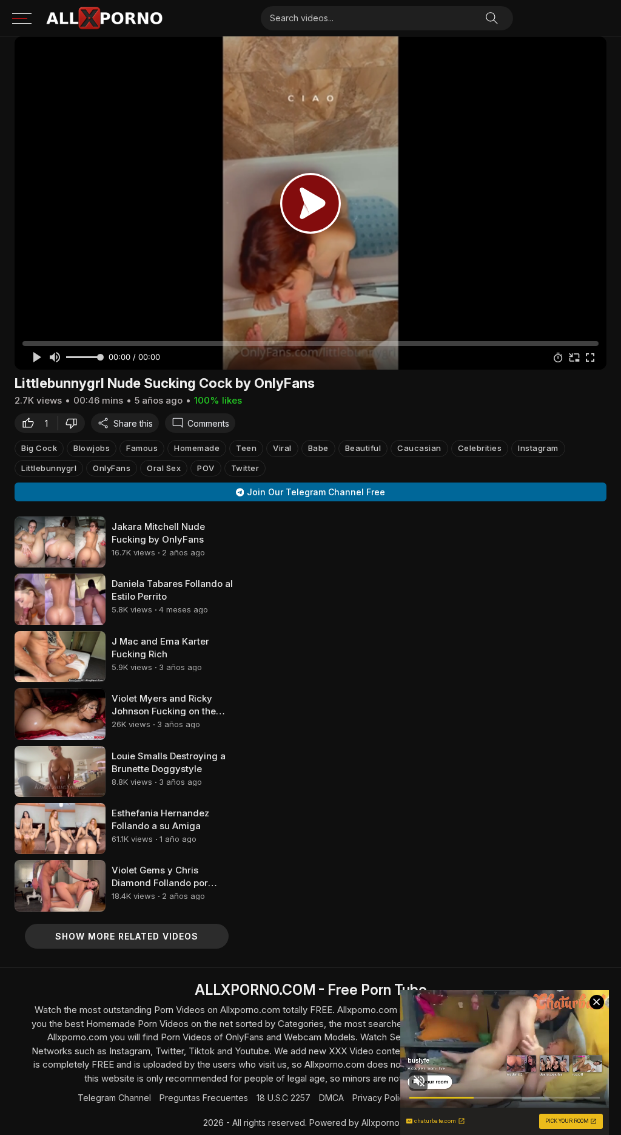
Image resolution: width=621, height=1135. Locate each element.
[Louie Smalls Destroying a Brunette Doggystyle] (60, 771)
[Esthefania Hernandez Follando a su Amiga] (60, 828)
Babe (318, 448)
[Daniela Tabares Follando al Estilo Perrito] (60, 599)
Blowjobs (91, 448)
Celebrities (480, 448)
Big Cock (39, 448)
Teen (246, 448)
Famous (142, 448)
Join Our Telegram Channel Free (316, 492)
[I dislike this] (74, 423)
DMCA (331, 1098)
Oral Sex (164, 468)
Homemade (197, 448)
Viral (282, 448)
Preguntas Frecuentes (203, 1098)
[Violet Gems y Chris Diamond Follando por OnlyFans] (60, 885)
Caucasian (419, 448)
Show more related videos (126, 936)
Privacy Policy (380, 1098)
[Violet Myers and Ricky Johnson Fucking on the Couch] (60, 713)
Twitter (245, 468)
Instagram (538, 448)
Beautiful (363, 448)
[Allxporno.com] (104, 18)
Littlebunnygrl (48, 468)
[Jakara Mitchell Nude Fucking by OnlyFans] (60, 542)
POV (206, 468)
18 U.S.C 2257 (283, 1098)
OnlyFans (111, 468)
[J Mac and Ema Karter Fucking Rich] (60, 656)
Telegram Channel (114, 1098)
